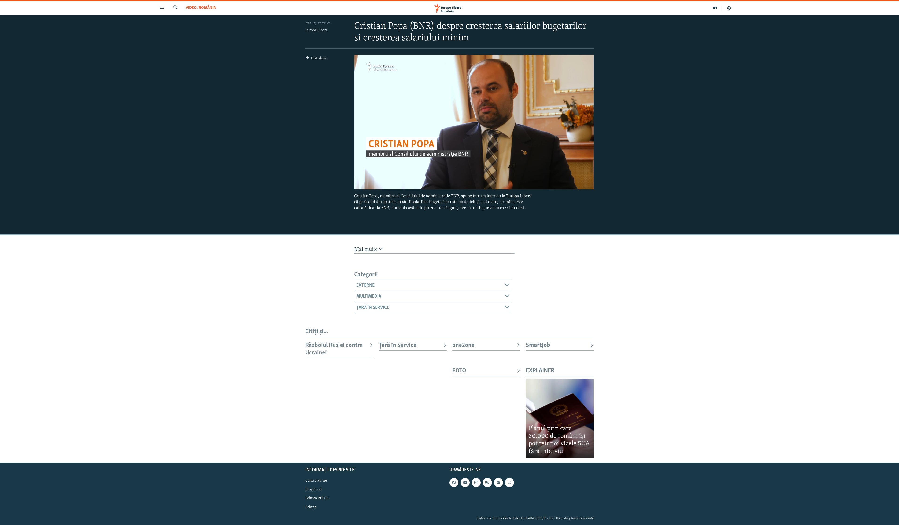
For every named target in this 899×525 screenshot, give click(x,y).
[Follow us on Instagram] (476, 482)
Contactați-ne (316, 481)
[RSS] (487, 482)
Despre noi (313, 490)
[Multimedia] (715, 8)
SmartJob (538, 345)
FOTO (459, 371)
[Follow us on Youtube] (465, 482)
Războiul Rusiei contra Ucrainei (334, 349)
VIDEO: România (201, 8)
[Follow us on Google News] (498, 482)
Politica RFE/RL (317, 498)
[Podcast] (729, 8)
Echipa (310, 507)
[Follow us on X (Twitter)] (509, 482)
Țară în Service (397, 345)
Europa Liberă (316, 30)
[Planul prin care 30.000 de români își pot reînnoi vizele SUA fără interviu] (560, 418)
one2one (463, 345)
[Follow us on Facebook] (454, 482)
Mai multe (366, 249)
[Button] (316, 59)
